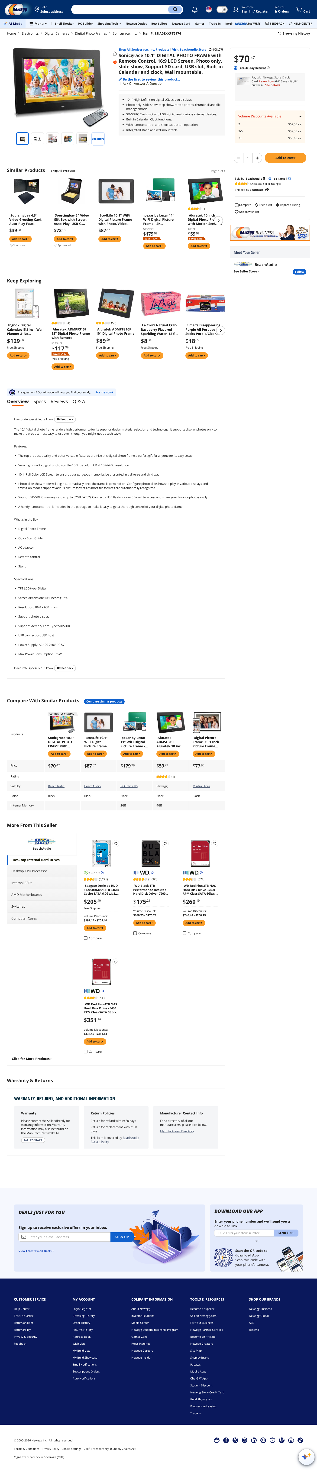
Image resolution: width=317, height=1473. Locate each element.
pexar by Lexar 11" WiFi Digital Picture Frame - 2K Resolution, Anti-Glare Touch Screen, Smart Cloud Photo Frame (160, 219)
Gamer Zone (139, 1337)
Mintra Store (201, 786)
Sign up (122, 1237)
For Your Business (201, 1323)
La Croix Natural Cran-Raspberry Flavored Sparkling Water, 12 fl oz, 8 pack (159, 329)
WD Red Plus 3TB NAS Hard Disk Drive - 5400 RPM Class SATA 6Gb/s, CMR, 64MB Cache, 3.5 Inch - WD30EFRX (199, 889)
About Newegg (140, 1309)
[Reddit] (115, 62)
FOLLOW (299, 272)
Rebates (195, 1364)
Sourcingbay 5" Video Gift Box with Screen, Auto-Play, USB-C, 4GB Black (71, 219)
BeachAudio (56, 786)
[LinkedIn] (254, 1440)
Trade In (195, 1413)
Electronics (30, 33)
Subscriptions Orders (86, 1371)
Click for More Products (31, 1058)
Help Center (21, 1309)
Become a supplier (202, 1309)
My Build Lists (81, 1351)
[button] (49, 9)
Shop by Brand (199, 1358)
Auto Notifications (84, 1378)
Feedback (66, 419)
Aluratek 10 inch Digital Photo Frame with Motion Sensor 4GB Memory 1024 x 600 (204, 219)
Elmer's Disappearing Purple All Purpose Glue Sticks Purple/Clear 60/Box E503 (204, 329)
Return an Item (23, 1323)
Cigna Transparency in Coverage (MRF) (39, 1457)
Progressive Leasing (203, 1406)
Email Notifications (85, 1364)
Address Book (82, 1337)
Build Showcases (201, 1399)
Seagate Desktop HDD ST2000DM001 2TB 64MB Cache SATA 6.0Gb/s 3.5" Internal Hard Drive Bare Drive (101, 889)
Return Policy (22, 1330)
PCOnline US (129, 786)
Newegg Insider (141, 1358)
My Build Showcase (85, 1358)
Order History (81, 1323)
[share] (115, 53)
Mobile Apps (198, 1371)
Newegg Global (259, 1316)
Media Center (140, 1323)
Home (11, 33)
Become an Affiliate (203, 1337)
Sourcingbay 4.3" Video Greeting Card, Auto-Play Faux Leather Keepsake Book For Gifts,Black (25, 219)
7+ (240, 138)
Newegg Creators (201, 1344)
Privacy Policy (50, 1449)
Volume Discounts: (96, 916)
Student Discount (201, 1385)
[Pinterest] (263, 1440)
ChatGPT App (198, 1378)
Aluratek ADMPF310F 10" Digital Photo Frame (115, 331)
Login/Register (82, 1309)
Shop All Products (63, 171)
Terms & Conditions (26, 1449)
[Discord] (291, 1440)
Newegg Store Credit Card (207, 1392)
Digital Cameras (57, 33)
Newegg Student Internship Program (154, 1330)
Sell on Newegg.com (203, 1316)
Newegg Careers (142, 1351)
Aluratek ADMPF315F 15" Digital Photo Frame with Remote (71, 333)
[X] (235, 1440)
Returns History (83, 1330)
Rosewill (254, 1330)
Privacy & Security (25, 1337)
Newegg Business (260, 1309)
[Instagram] (244, 1440)
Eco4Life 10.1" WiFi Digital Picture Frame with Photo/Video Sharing (115, 219)
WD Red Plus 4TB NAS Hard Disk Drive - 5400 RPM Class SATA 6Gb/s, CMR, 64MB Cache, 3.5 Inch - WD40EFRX (100, 1008)
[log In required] (115, 843)
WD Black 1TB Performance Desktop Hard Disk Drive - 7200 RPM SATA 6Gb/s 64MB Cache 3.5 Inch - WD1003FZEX (149, 889)
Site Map (196, 1351)
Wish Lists (79, 1344)
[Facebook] (226, 1440)
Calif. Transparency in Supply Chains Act (110, 1449)
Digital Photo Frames (91, 33)
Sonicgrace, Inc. (125, 33)
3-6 (240, 131)
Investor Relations (142, 1316)
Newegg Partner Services (206, 1330)
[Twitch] (282, 1440)
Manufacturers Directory (177, 1131)
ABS (251, 1323)
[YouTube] (272, 1440)
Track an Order (23, 1316)
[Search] (175, 9)
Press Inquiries (140, 1344)
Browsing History (84, 1316)
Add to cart (284, 157)
